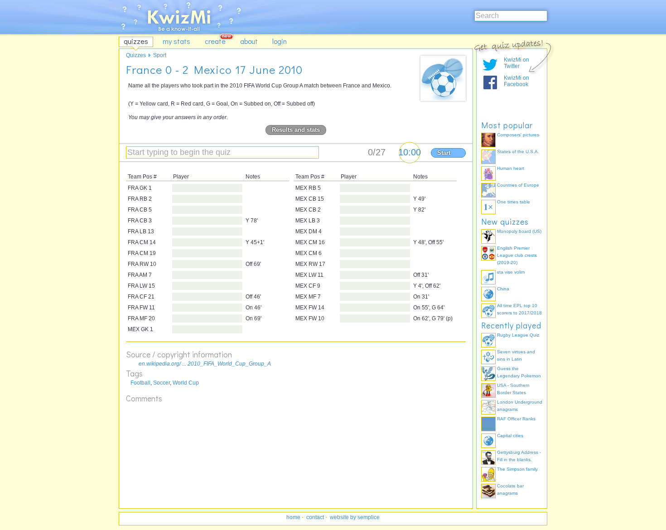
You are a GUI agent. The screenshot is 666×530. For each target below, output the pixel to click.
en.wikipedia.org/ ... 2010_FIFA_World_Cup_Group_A (205, 364)
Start (443, 152)
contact (315, 517)
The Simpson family (517, 469)
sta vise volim (511, 272)
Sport (159, 55)
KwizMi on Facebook (516, 81)
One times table (513, 201)
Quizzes (136, 55)
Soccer (161, 383)
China (503, 288)
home (293, 517)
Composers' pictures (518, 134)
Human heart (510, 168)
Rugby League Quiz (518, 334)
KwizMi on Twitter (516, 63)
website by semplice (355, 517)
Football (140, 383)
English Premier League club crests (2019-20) (517, 255)
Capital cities (510, 435)
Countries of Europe (518, 185)
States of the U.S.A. (518, 151)
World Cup (186, 383)
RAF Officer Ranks (516, 418)
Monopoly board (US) (519, 231)
